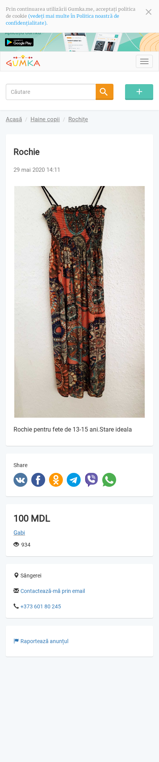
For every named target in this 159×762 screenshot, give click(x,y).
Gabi (19, 532)
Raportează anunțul (44, 641)
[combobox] (51, 92)
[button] (138, 193)
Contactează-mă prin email (52, 591)
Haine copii (45, 119)
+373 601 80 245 (40, 606)
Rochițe (78, 119)
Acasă (14, 119)
